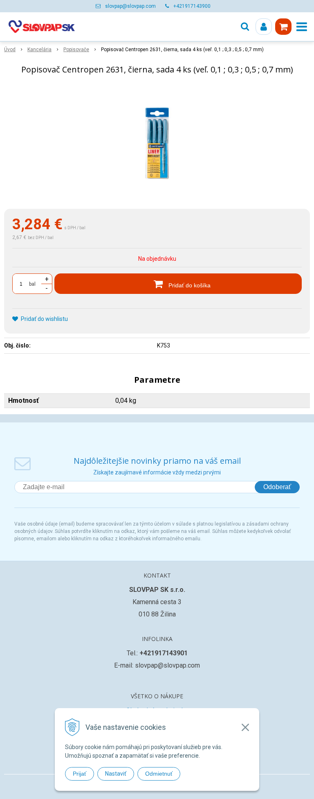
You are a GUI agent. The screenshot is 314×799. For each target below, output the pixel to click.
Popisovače (76, 49)
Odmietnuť (159, 773)
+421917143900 (192, 6)
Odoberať (277, 486)
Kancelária (39, 49)
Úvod (10, 49)
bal (32, 284)
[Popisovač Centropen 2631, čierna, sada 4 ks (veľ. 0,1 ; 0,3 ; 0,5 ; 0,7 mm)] (157, 143)
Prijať (79, 773)
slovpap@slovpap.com (130, 6)
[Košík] (283, 26)
